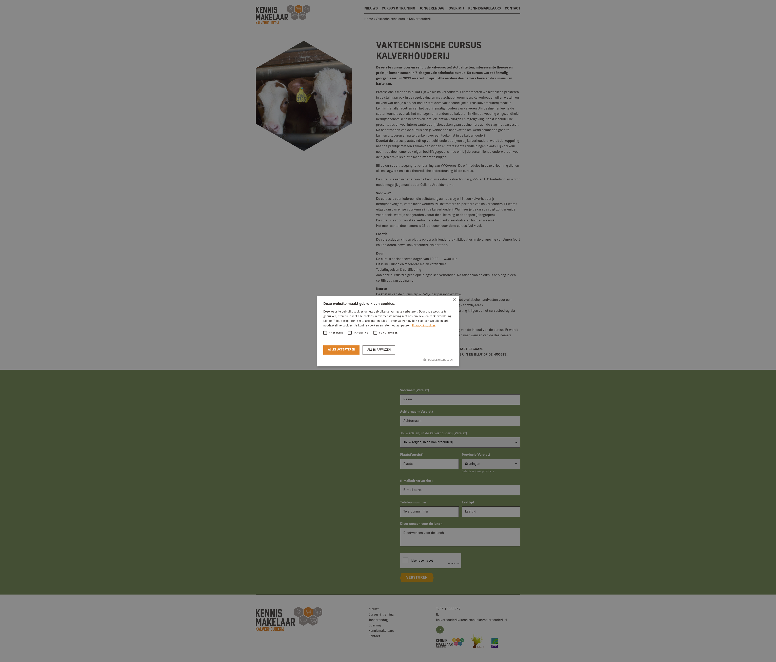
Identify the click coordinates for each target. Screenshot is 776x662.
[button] (388, 360)
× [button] (454, 300)
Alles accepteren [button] (341, 349)
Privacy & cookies (423, 325)
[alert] (388, 331)
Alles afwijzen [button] (379, 349)
